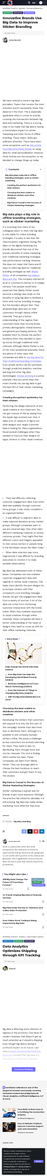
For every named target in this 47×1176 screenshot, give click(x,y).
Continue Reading (23, 1069)
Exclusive (18, 13)
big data (17, 821)
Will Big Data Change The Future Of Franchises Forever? (15, 882)
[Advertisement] (23, 71)
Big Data (7, 13)
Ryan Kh (12, 968)
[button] (38, 1161)
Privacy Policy (9, 1167)
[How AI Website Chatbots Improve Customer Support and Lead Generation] (9, 1127)
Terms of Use (23, 1167)
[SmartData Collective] (10, 2)
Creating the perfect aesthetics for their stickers (24, 186)
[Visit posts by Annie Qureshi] (5, 841)
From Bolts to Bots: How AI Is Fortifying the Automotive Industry (31, 1112)
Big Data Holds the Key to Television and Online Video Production (23, 909)
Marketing (29, 13)
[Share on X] (30, 831)
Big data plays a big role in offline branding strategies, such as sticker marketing (22, 178)
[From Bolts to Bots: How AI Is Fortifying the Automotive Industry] (9, 1113)
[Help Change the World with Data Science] (23, 653)
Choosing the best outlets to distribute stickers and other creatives (21, 195)
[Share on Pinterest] (36, 831)
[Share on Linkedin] (41, 831)
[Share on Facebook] (24, 831)
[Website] (40, 841)
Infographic (39, 885)
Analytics (8, 941)
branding (26, 821)
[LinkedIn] (43, 841)
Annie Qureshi (15, 40)
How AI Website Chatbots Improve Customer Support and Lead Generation (30, 1126)
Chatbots (21, 1133)
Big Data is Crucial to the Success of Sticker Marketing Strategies (24, 204)
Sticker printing (25, 375)
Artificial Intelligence (26, 1118)
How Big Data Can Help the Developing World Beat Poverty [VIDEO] (21, 677)
